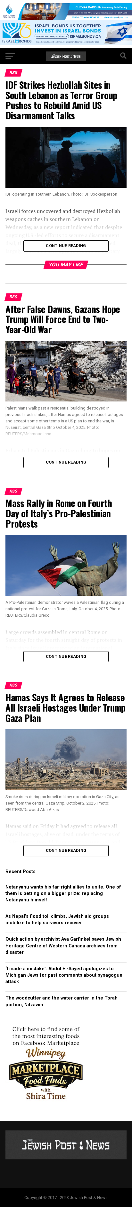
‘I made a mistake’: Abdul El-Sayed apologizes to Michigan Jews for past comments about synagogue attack (63, 975)
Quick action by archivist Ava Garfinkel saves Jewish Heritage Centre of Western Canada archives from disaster (63, 945)
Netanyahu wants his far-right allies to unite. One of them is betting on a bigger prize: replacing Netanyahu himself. (63, 893)
